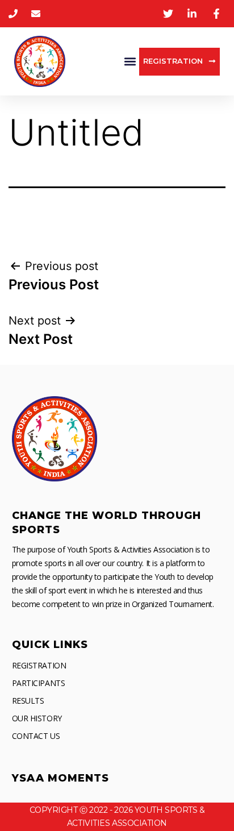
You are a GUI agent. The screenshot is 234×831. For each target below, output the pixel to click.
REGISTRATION (39, 665)
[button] (129, 61)
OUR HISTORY (37, 718)
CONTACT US (36, 735)
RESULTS (28, 700)
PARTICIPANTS (38, 683)
